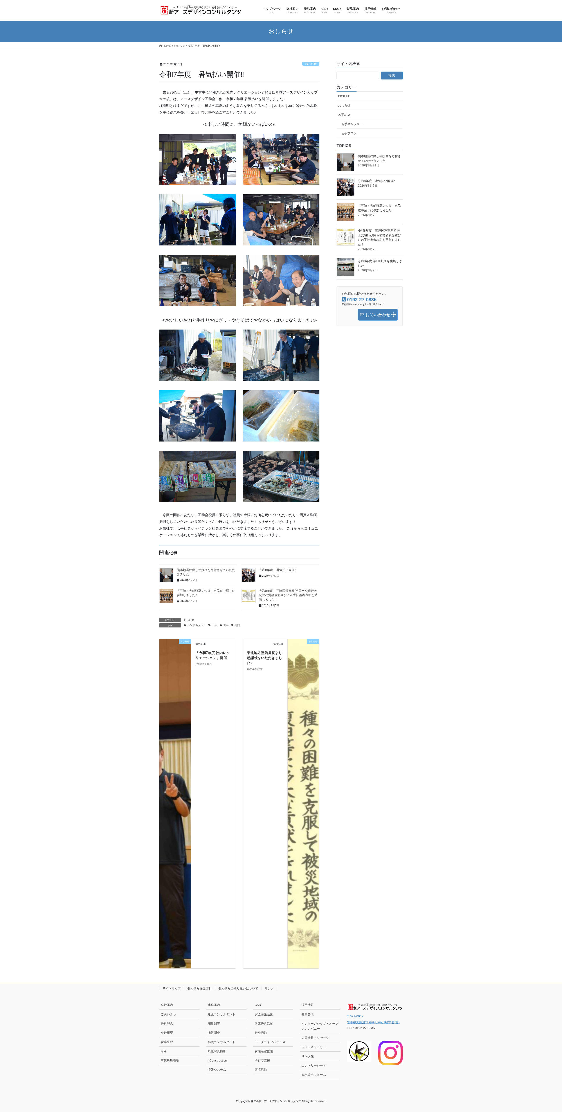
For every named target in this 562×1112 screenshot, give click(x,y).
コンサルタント (196, 625)
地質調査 (214, 1033)
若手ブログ (349, 133)
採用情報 (307, 1005)
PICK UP (344, 96)
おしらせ (311, 63)
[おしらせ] (175, 804)
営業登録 (167, 1042)
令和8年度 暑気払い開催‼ (277, 570)
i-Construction (217, 1060)
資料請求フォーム (313, 1074)
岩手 (226, 625)
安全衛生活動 (264, 1014)
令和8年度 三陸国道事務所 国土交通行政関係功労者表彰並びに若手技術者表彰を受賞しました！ (288, 595)
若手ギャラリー (352, 124)
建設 (237, 625)
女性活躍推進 (264, 1051)
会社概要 (167, 1033)
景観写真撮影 (217, 1051)
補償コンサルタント (221, 1042)
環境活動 (261, 1069)
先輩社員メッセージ (315, 1038)
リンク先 (307, 1056)
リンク (269, 988)
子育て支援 (262, 1060)
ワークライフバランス (270, 1042)
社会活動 (261, 1033)
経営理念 (167, 1023)
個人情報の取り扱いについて (238, 988)
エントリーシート (313, 1065)
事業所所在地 (170, 1060)
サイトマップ (171, 988)
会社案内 (167, 1005)
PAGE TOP (545, 1075)
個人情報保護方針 (199, 988)
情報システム (217, 1069)
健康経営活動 (264, 1023)
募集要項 (307, 1014)
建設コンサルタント (221, 1014)
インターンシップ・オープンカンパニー (319, 1026)
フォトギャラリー (313, 1047)
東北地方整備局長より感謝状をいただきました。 (264, 658)
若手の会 (344, 115)
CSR (258, 1005)
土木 (214, 625)
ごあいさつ (168, 1014)
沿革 (164, 1051)
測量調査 (214, 1023)
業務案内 (214, 1005)
